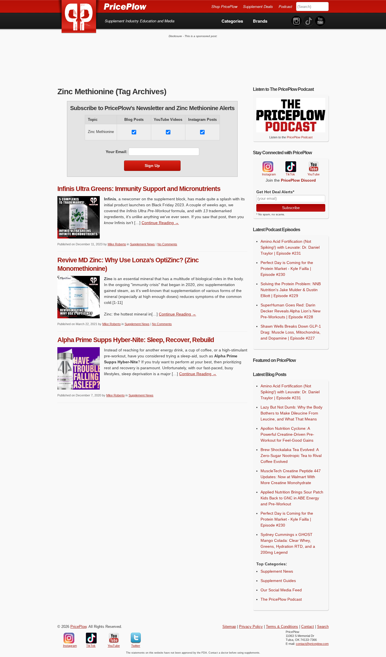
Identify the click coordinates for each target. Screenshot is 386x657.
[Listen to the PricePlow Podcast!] (290, 131)
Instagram (267, 166)
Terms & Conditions (282, 627)
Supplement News (142, 244)
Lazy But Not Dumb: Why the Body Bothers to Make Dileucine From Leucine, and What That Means (291, 413)
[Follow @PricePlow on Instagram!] (296, 21)
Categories (232, 21)
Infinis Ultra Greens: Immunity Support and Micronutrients (138, 188)
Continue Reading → (160, 222)
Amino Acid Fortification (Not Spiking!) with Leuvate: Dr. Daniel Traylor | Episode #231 (290, 247)
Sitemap (229, 627)
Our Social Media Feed (281, 590)
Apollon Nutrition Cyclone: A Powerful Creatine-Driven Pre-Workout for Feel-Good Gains (287, 434)
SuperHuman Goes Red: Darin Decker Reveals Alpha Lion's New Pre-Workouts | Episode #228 (290, 311)
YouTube (313, 166)
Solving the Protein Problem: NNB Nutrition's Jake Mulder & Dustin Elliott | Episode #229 (291, 290)
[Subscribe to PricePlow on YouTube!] (320, 21)
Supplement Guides (278, 580)
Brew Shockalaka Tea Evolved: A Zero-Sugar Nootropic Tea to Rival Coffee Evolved (291, 455)
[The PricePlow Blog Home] (79, 17)
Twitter (136, 638)
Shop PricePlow (224, 6)
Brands (260, 21)
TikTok (290, 166)
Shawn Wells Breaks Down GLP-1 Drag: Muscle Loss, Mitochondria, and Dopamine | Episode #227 (291, 332)
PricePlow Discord (298, 180)
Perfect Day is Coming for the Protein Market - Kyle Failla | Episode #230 (287, 268)
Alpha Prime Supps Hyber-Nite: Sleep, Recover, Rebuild (135, 339)
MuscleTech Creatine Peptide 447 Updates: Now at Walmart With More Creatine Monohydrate (291, 477)
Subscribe (291, 207)
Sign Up (152, 165)
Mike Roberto (117, 244)
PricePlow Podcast (300, 137)
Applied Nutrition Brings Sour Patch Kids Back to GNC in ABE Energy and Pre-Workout (292, 498)
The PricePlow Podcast (281, 599)
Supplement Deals (258, 6)
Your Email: (116, 151)
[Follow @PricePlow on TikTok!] (308, 21)
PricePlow (78, 627)
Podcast (285, 6)
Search (323, 627)
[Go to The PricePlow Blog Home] (101, 6)
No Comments (167, 244)
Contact (307, 627)
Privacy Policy (251, 627)
